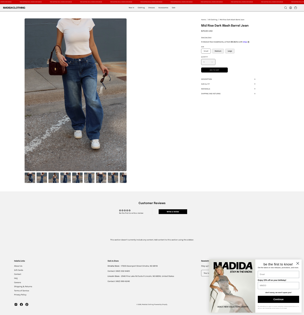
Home (203, 20)
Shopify (164, 304)
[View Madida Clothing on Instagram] (16, 304)
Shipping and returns (211, 94)
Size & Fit (205, 84)
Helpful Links (19, 261)
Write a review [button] (173, 211)
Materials (205, 89)
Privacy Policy (20, 295)
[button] (285, 7)
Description (206, 79)
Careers (17, 282)
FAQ (16, 278)
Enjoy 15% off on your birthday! (272, 280)
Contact (17, 274)
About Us (18, 266)
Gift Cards (18, 270)
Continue (278, 299)
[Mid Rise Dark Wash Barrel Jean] (30, 177)
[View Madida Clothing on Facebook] (21, 304)
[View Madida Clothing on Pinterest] (27, 304)
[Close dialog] (298, 263)
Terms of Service (21, 290)
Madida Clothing (148, 304)
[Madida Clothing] (14, 7)
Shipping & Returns (23, 286)
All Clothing (212, 20)
